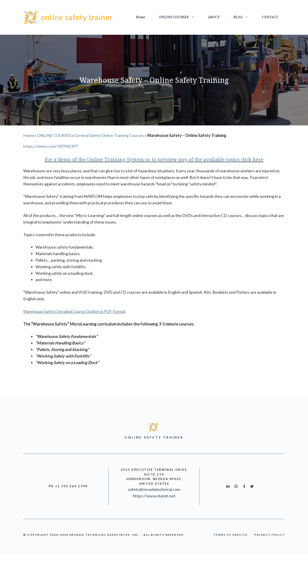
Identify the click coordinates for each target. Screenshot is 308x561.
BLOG (238, 17)
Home (140, 17)
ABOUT (214, 17)
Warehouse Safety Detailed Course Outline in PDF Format (74, 311)
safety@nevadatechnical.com (154, 489)
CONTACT (270, 17)
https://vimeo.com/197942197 (50, 146)
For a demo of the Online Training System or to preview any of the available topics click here (154, 159)
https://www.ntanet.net (154, 495)
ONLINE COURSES (174, 17)
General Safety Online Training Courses (109, 135)
